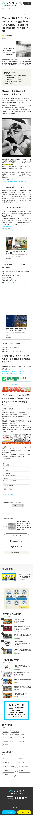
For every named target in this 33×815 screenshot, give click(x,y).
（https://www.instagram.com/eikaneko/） (13, 230)
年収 (4, 483)
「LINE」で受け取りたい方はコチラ (11, 373)
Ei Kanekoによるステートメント (13, 77)
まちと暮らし (20, 574)
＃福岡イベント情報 (19, 734)
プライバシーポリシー (16, 803)
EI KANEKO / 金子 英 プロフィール (14, 79)
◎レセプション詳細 (9, 83)
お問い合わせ (24, 803)
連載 (22, 771)
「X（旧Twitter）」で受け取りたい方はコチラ (13, 372)
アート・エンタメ (9, 8)
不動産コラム (8, 775)
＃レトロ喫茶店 (7, 734)
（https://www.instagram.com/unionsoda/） (13, 181)
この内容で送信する (18, 505)
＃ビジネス (5, 731)
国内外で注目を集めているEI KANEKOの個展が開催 (15, 75)
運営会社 (7, 803)
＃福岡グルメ (6, 738)
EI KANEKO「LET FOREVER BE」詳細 (13, 81)
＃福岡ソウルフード (17, 738)
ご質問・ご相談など (7, 489)
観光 (22, 758)
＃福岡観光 (4, 38)
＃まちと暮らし (15, 731)
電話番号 (5, 478)
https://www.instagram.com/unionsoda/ (15, 282)
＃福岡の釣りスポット (8, 741)
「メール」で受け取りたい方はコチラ (11, 384)
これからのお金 (24, 766)
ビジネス (17, 689)
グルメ (16, 622)
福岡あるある (8, 771)
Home (3, 8)
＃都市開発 (5, 744)
